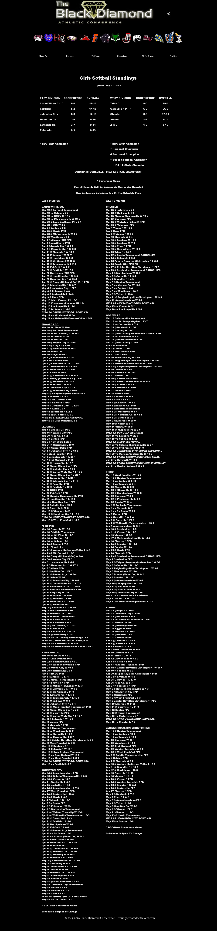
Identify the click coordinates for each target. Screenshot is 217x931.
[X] (168, 14)
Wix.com (149, 918)
